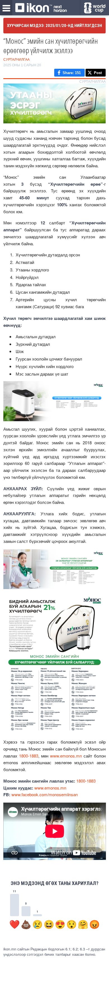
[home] (41, 8)
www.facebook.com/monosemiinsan (44, 794)
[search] (94, 8)
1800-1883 (28, 756)
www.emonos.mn (66, 756)
